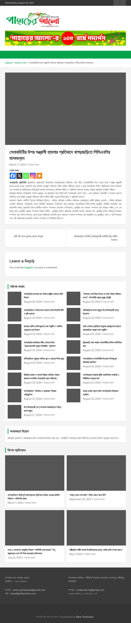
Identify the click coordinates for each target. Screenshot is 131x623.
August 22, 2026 (91, 398)
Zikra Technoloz (85, 616)
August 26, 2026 (32, 301)
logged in (29, 267)
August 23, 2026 (91, 382)
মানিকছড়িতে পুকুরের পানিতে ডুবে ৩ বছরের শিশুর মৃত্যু (44, 358)
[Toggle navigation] (9, 55)
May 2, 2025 (75, 554)
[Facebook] (13, 176)
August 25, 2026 (91, 301)
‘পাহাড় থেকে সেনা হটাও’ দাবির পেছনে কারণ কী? (87, 495)
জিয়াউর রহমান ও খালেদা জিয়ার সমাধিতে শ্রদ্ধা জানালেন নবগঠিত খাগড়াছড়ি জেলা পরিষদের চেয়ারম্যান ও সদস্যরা (41, 378)
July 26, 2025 (15, 557)
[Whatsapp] (26, 176)
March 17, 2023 (17, 164)
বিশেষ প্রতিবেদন (17, 450)
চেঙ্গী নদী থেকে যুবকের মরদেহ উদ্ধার (28, 236)
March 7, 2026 (15, 502)
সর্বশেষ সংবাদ (17, 287)
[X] (19, 176)
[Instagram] (33, 176)
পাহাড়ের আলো (33, 164)
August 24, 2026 (32, 382)
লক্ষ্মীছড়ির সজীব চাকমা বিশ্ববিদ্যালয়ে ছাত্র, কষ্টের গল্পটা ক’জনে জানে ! (96, 549)
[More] (39, 176)
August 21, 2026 (32, 415)
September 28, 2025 (80, 499)
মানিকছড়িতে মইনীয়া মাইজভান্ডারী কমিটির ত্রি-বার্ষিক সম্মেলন (95, 238)
